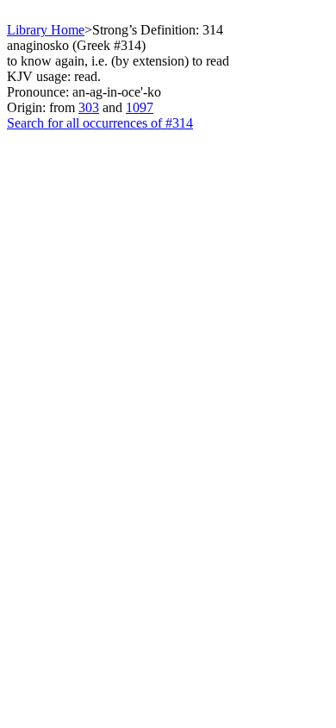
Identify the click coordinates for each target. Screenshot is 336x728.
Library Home (45, 29)
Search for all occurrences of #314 (100, 123)
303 (88, 107)
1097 (139, 107)
